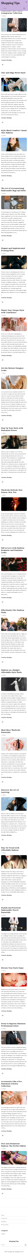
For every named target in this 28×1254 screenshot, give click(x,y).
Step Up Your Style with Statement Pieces (12, 429)
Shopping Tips (10, 3)
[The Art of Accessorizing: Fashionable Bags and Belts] (14, 202)
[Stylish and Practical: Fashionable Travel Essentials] (14, 924)
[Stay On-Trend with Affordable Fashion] (14, 862)
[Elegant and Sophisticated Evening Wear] (14, 262)
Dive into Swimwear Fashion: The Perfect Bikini (13, 1145)
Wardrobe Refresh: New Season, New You (12, 491)
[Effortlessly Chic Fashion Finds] (14, 624)
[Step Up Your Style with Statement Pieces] (14, 442)
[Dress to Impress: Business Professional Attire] (14, 1037)
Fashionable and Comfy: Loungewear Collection (12, 12)
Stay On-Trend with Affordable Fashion (10, 849)
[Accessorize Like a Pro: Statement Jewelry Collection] (14, 1098)
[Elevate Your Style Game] (14, 979)
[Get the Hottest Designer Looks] (14, 382)
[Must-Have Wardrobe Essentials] (14, 744)
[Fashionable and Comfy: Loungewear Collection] (14, 25)
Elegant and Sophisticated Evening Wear (13, 249)
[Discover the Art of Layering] (14, 804)
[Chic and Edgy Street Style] (14, 84)
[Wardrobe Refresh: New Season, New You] (14, 504)
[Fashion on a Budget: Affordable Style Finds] (14, 684)
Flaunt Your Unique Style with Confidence (12, 311)
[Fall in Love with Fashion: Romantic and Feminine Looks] (14, 564)
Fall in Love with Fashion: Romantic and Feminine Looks (13, 550)
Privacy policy (4, 1224)
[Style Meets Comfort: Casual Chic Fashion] (14, 144)
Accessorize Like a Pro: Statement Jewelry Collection (11, 1083)
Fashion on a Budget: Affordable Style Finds (11, 671)
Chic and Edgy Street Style (13, 73)
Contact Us (4, 1218)
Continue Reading (6, 60)
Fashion (4, 15)
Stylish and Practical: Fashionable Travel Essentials (11, 910)
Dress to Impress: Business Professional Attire (13, 1024)
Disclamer (3, 1221)
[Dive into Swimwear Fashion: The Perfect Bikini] (14, 1157)
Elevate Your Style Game (12, 968)
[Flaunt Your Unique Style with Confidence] (14, 324)
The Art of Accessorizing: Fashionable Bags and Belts (13, 189)
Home (2, 1215)
